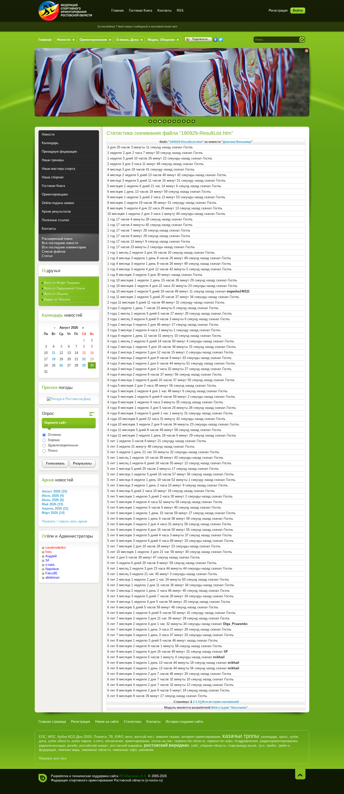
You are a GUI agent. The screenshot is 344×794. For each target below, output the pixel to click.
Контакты (164, 10)
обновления (114, 741)
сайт (194, 745)
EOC (42, 737)
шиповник (146, 750)
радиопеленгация (52, 745)
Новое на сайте (107, 721)
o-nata (49, 565)
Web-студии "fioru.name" (229, 707)
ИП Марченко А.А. (133, 776)
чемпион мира (68, 750)
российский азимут (93, 745)
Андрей (51, 556)
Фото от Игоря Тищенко (62, 283)
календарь (269, 737)
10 (193, 121)
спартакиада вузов (242, 745)
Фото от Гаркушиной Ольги (64, 288)
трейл (271, 745)
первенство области (190, 741)
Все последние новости (60, 243)
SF (47, 560)
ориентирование (137, 741)
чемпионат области (96, 750)
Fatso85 (51, 573)
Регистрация (278, 10)
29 (84, 365)
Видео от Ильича (57, 299)
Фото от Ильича (56, 294)
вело (128, 737)
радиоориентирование (278, 741)
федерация (47, 750)
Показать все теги (52, 758)
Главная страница (52, 721)
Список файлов (53, 251)
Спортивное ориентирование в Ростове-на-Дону (72, 11)
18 (53, 359)
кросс (283, 737)
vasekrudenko (55, 547)
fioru (48, 552)
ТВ (111, 737)
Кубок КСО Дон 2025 (75, 737)
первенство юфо (219, 741)
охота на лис (162, 741)
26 (61, 365)
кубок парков (81, 741)
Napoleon (52, 569)
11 (53, 353)
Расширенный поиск (57, 239)
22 (84, 359)
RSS (180, 10)
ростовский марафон (126, 745)
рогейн (72, 745)
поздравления (246, 741)
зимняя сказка (167, 737)
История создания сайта (184, 721)
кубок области (59, 741)
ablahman (52, 577)
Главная (117, 10)
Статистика (132, 721)
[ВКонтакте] (215, 39)
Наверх (300, 774)
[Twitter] (220, 39)
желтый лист (144, 737)
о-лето (98, 741)
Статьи (47, 256)
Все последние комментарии (64, 247)
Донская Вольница (237, 141)
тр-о (261, 745)
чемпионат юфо (125, 750)
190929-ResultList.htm (186, 141)
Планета (100, 737)
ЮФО (119, 737)
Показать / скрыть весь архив (64, 521)
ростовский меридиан (166, 745)
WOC (52, 737)
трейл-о (284, 745)
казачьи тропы (240, 736)
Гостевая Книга (140, 10)
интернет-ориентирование (200, 737)
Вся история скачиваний (220, 701)
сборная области (213, 745)
